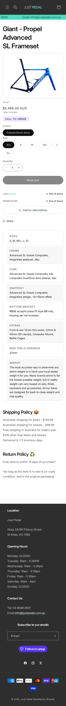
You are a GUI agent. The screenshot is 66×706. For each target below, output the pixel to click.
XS (10, 145)
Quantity (8, 161)
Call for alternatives (35, 210)
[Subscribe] (54, 636)
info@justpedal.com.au (30, 613)
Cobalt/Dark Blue (20, 133)
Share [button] (9, 221)
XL (10, 153)
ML (47, 145)
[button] (7, 7)
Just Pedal (26, 699)
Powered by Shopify (44, 699)
